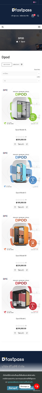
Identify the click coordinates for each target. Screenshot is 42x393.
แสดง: (38, 77)
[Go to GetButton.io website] (36, 390)
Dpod (23, 41)
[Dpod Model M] (21, 233)
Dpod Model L (21, 319)
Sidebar (7, 64)
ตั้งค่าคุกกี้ (13, 388)
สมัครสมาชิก (24, 16)
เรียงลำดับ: (37, 69)
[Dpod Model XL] (21, 107)
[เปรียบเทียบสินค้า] (27, 144)
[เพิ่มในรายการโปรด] (15, 144)
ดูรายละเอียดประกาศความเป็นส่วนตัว (20, 382)
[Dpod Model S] (21, 170)
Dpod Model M (21, 256)
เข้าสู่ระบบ (15, 16)
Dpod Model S (21, 193)
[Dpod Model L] (21, 296)
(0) (26, 136)
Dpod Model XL (21, 130)
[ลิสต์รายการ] (21, 64)
